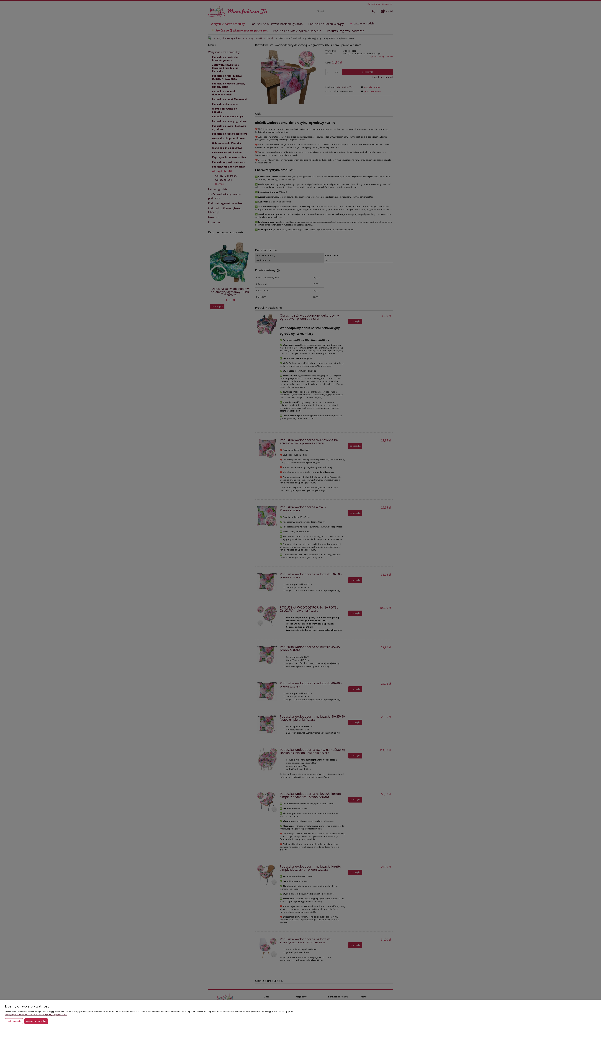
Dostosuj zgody (14, 1021)
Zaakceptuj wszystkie (36, 1021)
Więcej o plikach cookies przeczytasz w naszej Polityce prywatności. (36, 1014)
